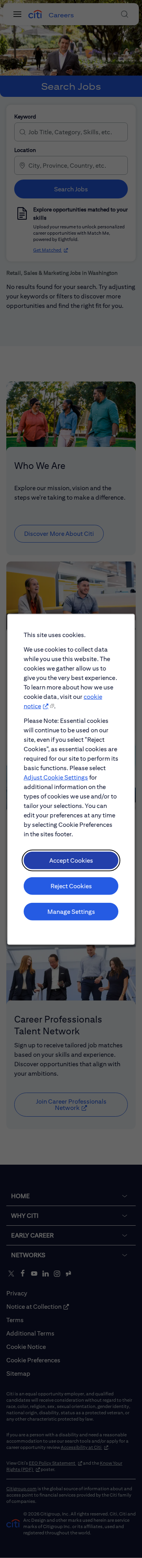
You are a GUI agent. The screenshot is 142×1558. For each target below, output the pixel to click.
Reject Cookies (71, 885)
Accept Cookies (71, 860)
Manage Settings (71, 911)
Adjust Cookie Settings (56, 777)
